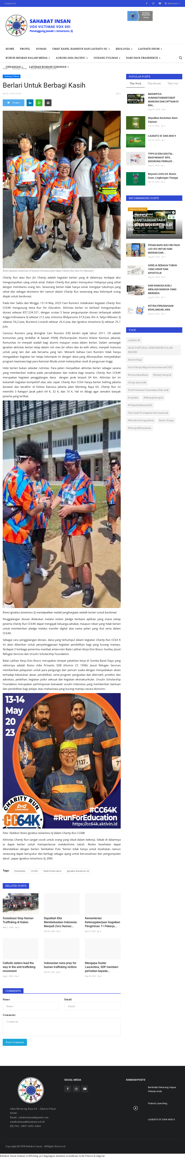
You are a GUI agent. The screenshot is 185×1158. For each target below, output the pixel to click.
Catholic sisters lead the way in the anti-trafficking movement (19, 967)
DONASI (41, 48)
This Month (154, 83)
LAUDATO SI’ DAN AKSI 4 (161, 1119)
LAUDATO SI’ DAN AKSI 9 (162, 135)
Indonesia (172, 3)
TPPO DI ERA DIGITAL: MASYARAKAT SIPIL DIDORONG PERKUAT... (161, 157)
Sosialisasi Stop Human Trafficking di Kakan (18, 920)
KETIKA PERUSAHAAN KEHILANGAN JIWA (160, 307)
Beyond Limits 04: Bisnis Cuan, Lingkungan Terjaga (163, 175)
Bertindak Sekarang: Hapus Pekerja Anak (162, 1089)
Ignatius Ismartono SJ (78, 871)
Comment (9, 1015)
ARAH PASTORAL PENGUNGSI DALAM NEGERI (150, 350)
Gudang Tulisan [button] (106, 57)
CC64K (34, 871)
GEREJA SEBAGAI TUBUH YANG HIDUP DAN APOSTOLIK (162, 269)
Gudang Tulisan (19, 68)
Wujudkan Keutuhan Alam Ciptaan (163, 120)
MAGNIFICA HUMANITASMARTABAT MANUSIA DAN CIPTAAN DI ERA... (163, 99)
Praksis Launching (157, 1103)
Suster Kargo (166, 420)
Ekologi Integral (162, 374)
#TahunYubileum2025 (140, 405)
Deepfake (133, 397)
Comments (13, 991)
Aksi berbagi (135, 359)
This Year (173, 83)
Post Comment (15, 1042)
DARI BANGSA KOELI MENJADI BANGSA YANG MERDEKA (162, 289)
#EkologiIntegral (153, 397)
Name (6, 999)
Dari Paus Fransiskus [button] (142, 57)
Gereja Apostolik (137, 382)
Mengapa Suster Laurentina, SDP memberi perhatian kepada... (101, 967)
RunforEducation (52, 871)
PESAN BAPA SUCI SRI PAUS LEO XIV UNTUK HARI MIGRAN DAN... (164, 249)
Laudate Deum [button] (149, 48)
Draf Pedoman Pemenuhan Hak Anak (148, 390)
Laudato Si (134, 340)
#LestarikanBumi (138, 374)
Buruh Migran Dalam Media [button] (27, 57)
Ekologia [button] (123, 48)
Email (68, 999)
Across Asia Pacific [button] (71, 57)
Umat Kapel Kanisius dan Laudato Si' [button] (80, 48)
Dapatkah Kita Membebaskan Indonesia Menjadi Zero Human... (60, 922)
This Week (135, 83)
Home (10, 48)
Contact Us (10, 3)
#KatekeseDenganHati (141, 420)
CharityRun (19, 871)
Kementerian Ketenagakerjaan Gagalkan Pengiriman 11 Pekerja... (102, 922)
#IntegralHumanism (139, 428)
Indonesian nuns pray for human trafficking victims (60, 965)
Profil (25, 48)
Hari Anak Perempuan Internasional (148, 412)
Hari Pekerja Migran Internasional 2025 (150, 367)
